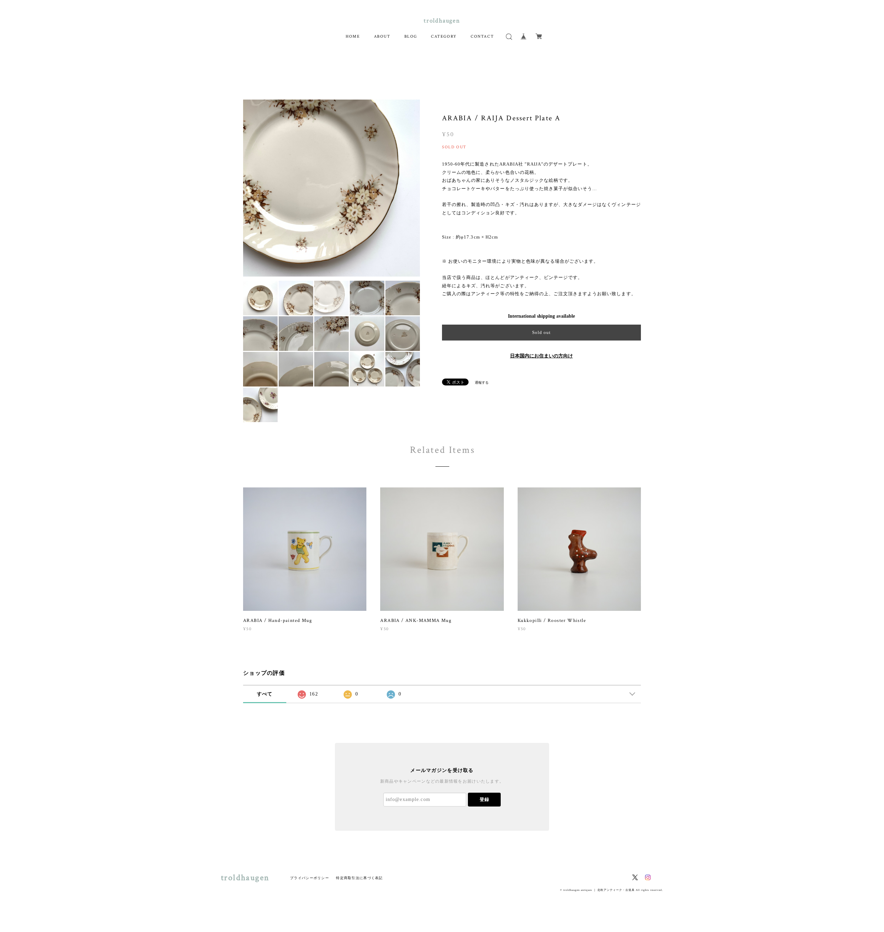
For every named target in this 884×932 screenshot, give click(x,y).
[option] (331, 188)
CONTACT (482, 36)
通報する (482, 382)
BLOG (410, 36)
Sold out (541, 332)
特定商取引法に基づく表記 (359, 878)
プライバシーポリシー (309, 878)
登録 (484, 799)
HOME (353, 36)
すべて (265, 694)
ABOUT (382, 36)
